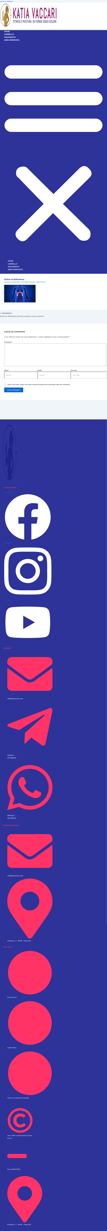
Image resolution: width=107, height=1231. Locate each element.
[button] (53, 150)
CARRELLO (9, 34)
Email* (40, 370)
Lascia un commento (12, 282)
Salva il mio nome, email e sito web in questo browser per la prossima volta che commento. (39, 384)
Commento (8, 342)
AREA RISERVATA (11, 40)
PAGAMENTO (10, 37)
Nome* (6, 370)
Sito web (74, 370)
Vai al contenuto (6, 1)
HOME (7, 31)
